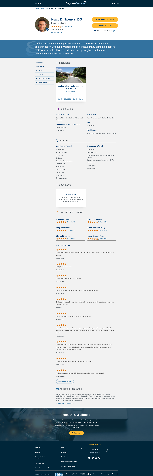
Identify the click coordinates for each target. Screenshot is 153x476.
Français (114, 474)
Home (37, 8)
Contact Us (94, 450)
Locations (39, 63)
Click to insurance (64, 403)
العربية (90, 474)
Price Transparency (66, 457)
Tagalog (95, 474)
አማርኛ (105, 474)
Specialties (39, 74)
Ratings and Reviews (43, 78)
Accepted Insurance (42, 82)
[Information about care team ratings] (71, 27)
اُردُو (109, 474)
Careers (37, 452)
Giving (62, 447)
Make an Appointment (105, 19)
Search (114, 3)
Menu (39, 3)
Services (39, 70)
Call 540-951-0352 (105, 26)
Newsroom (64, 452)
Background (40, 67)
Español (68, 474)
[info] (114, 31)
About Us (37, 447)
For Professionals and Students (44, 468)
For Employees (39, 463)
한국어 (73, 474)
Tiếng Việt (79, 474)
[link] (76, 3)
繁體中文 (85, 474)
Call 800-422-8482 (94, 455)
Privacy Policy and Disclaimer (69, 461)
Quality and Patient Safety (68, 466)
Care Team (44, 8)
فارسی (100, 474)
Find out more (76, 433)
